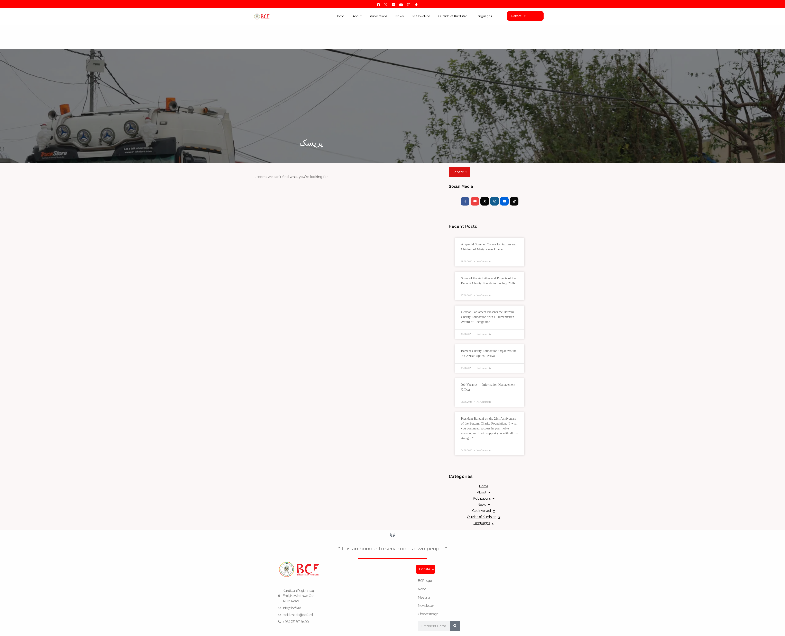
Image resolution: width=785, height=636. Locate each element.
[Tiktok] (514, 201)
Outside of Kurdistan (453, 16)
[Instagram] (494, 201)
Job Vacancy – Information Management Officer (488, 387)
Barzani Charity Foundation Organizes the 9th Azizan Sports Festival (488, 353)
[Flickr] (504, 201)
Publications (378, 16)
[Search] (455, 626)
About (357, 16)
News (399, 16)
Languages (484, 16)
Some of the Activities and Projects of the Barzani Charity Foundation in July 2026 (488, 280)
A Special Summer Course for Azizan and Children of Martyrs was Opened (489, 246)
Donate (516, 16)
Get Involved (421, 16)
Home (340, 16)
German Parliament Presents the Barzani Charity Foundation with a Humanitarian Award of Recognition (487, 317)
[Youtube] (475, 201)
